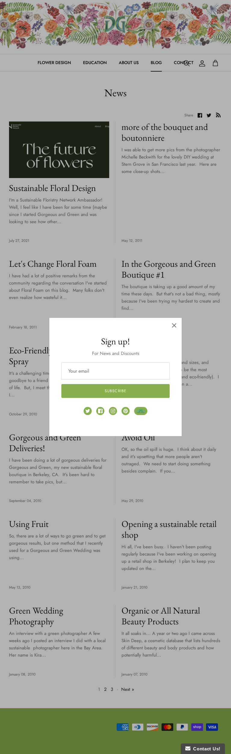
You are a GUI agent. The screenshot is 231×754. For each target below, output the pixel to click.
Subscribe (115, 391)
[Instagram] (113, 411)
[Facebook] (100, 411)
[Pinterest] (126, 411)
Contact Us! (205, 748)
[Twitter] (88, 411)
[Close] (174, 325)
